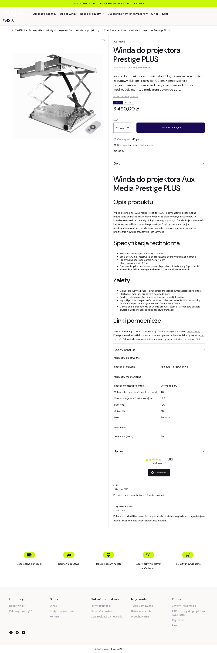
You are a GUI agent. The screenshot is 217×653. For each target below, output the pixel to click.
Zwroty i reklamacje (184, 606)
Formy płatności (101, 606)
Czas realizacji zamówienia (106, 616)
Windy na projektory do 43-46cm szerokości (101, 30)
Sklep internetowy (107, 649)
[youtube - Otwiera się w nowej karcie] (23, 632)
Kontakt (54, 616)
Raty (175, 625)
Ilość (115, 120)
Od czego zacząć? (20, 611)
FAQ (198, 339)
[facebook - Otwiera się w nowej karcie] (11, 632)
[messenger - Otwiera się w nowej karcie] (17, 632)
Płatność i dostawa (102, 611)
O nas (53, 606)
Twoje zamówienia (142, 606)
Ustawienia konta (141, 611)
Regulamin (178, 620)
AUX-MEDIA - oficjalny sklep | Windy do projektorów (42, 30)
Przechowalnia (140, 616)
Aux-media (119, 41)
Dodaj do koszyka (171, 127)
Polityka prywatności (62, 611)
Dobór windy (193, 331)
